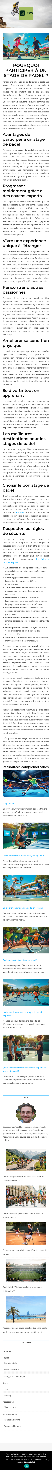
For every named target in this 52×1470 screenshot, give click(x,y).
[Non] (48, 1460)
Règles (6, 1357)
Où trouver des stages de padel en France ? (23, 907)
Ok (26, 1466)
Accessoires (8, 1401)
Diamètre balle (10, 1363)
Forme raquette (10, 1414)
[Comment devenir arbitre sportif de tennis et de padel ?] (26, 1233)
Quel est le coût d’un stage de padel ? (20, 960)
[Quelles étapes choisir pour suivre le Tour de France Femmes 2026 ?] (26, 1160)
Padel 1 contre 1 (11, 1369)
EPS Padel (20, 512)
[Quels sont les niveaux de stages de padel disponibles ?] (26, 992)
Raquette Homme (12, 1426)
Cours (5, 1389)
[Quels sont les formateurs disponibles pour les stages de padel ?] (26, 1048)
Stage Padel (8, 803)
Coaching (7, 1395)
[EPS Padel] (26, 13)
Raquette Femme (12, 1419)
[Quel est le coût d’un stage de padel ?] (26, 940)
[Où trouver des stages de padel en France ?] (26, 888)
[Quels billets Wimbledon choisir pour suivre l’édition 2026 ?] (26, 1270)
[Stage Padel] (26, 783)
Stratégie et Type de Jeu (14, 1376)
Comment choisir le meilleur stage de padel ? (23, 855)
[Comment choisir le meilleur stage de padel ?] (26, 836)
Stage (5, 1383)
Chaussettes (10, 1407)
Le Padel (7, 1351)
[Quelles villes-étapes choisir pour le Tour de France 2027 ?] (26, 1197)
